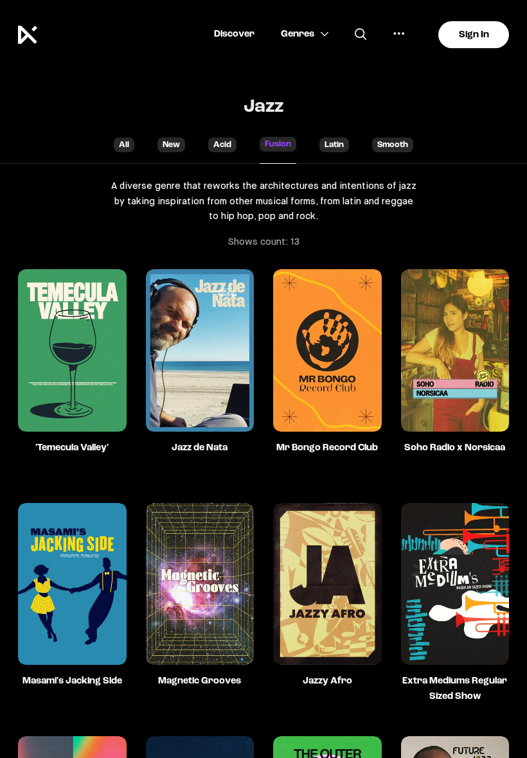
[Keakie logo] (33, 35)
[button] (234, 34)
